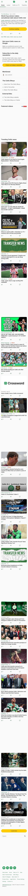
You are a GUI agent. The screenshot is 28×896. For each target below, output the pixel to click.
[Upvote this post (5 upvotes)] (2, 419)
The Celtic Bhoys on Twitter (12, 100)
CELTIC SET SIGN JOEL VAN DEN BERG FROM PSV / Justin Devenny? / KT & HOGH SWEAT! (13, 336)
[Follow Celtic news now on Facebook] (11, 868)
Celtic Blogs (16, 874)
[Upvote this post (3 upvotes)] (2, 774)
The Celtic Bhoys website (11, 97)
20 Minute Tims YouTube (6, 413)
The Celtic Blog (4, 641)
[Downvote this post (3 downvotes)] (11, 622)
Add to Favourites (9, 87)
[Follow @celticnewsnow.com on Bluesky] (3, 868)
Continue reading (14, 29)
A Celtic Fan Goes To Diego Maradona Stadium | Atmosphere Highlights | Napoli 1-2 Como (13, 518)
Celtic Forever (4, 768)
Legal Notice (13, 879)
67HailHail (3, 467)
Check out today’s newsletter (14, 65)
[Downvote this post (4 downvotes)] (11, 826)
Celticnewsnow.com (6, 884)
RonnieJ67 (3, 514)
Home (2, 5)
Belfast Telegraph (5, 342)
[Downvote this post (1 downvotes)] (11, 212)
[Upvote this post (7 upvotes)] (2, 622)
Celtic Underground (5, 492)
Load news (14, 831)
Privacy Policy (5, 879)
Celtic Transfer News (7, 874)
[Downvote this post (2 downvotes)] (11, 395)
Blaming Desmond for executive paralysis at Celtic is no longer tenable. (13, 643)
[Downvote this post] (19, 33)
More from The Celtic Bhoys (12, 84)
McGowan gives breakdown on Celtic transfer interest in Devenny (11, 566)
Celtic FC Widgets (6, 876)
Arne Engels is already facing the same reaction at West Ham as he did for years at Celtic (13, 470)
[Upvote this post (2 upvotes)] (2, 212)
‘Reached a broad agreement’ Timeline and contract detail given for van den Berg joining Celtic (13, 257)
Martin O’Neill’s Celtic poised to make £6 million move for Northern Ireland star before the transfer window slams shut (14, 346)
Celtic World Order (5, 205)
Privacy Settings (20, 879)
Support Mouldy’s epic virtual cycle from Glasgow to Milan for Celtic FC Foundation (13, 619)
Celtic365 (3, 689)
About (10, 872)
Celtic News (5, 872)
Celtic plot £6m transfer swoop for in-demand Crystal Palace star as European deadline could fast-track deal (12, 668)
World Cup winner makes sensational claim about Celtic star (13, 17)
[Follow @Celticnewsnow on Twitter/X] (7, 868)
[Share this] (2, 33)
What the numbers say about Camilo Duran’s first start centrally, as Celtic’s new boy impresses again (14, 716)
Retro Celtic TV (15, 876)
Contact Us (10, 881)
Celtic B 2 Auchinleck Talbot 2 (9, 494)
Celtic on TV (15, 5)
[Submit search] (25, 836)
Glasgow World (4, 664)
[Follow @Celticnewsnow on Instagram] (14, 868)
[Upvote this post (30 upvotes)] (2, 826)
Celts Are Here (4, 157)
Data (21, 872)
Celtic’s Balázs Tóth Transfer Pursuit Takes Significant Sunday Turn (13, 542)
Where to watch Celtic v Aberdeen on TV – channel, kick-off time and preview (13, 232)
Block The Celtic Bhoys (10, 90)
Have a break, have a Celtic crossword (12, 393)
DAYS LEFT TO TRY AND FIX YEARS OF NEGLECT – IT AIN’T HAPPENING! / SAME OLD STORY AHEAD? (13, 208)
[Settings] (26, 2)
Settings (4, 881)
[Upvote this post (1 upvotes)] (2, 235)
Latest (8, 5)
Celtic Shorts (4, 279)
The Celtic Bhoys (5, 14)
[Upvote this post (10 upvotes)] (2, 395)
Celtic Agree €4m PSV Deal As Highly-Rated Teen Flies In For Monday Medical (13, 183)
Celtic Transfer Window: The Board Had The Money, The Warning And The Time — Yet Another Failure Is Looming (13, 795)
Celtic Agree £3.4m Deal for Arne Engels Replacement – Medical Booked (12, 160)
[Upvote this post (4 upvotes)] (2, 373)
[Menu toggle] (2, 2)
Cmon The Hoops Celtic (6, 332)
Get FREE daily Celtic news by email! (11, 37)
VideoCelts (3, 253)
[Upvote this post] (11, 33)
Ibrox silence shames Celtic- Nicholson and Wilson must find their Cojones (13, 692)
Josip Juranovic (5, 20)
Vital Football (4, 181)
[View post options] (26, 157)
